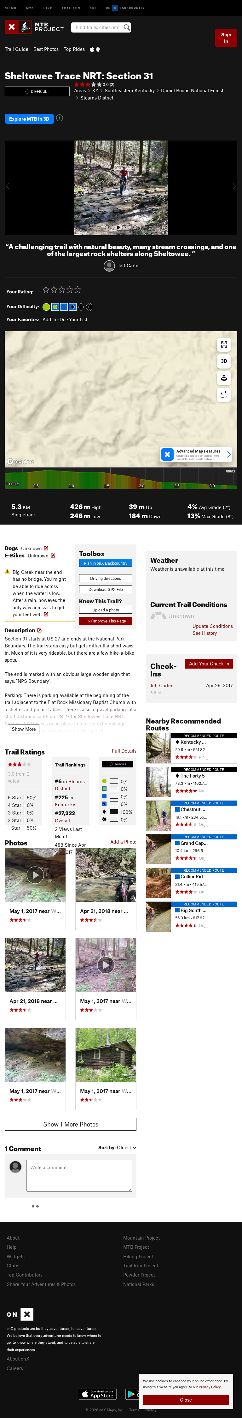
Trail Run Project (140, 1265)
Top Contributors (25, 1274)
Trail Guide (16, 49)
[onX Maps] (20, 1319)
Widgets (16, 1256)
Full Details (124, 751)
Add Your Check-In (209, 663)
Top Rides (74, 49)
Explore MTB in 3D (29, 119)
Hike (47, 8)
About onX (18, 1358)
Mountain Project (141, 1238)
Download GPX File (106, 589)
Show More (24, 729)
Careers (15, 1368)
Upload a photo (105, 609)
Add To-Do (54, 319)
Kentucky (65, 804)
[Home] (37, 27)
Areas (80, 90)
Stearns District (96, 97)
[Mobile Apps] (95, 49)
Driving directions (105, 578)
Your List (78, 319)
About (13, 1238)
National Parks (138, 1284)
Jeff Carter (129, 265)
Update (213, 626)
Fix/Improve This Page (105, 620)
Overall (62, 820)
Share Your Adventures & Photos (41, 1284)
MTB (30, 8)
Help (12, 1247)
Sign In (226, 38)
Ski (93, 8)
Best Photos (46, 49)
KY (95, 90)
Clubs (13, 1265)
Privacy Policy (210, 1387)
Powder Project (139, 1274)
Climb (11, 8)
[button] (11, 188)
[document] (186, 1391)
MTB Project (136, 1247)
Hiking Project (138, 1256)
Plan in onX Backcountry (105, 563)
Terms (134, 1410)
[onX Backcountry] (125, 8)
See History (205, 633)
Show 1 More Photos (70, 1124)
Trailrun (71, 8)
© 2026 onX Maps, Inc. (104, 1410)
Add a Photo (123, 841)
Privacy (151, 1410)
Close (186, 1400)
